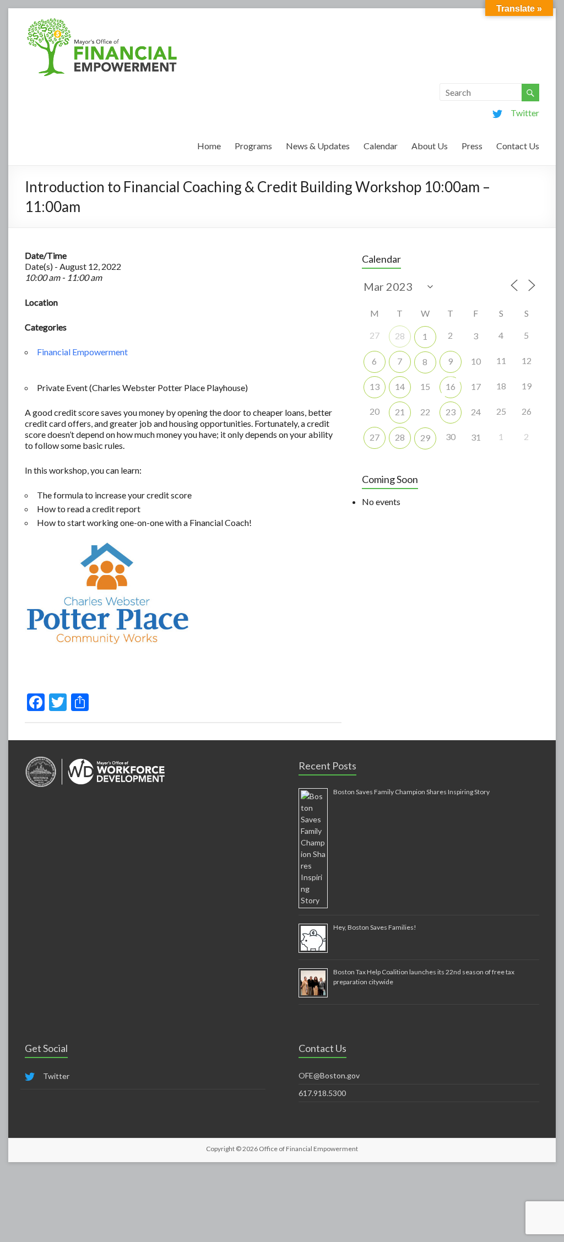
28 (400, 335)
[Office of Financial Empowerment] (102, 22)
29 (425, 437)
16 (450, 386)
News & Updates (318, 145)
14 (400, 386)
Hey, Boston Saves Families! (374, 927)
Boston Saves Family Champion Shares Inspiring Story (411, 792)
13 (374, 386)
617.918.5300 (322, 1093)
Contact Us (517, 145)
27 (374, 437)
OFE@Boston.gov (329, 1075)
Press (472, 145)
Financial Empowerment (82, 351)
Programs (253, 145)
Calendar (381, 145)
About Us (429, 145)
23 (450, 411)
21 (400, 411)
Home (209, 145)
